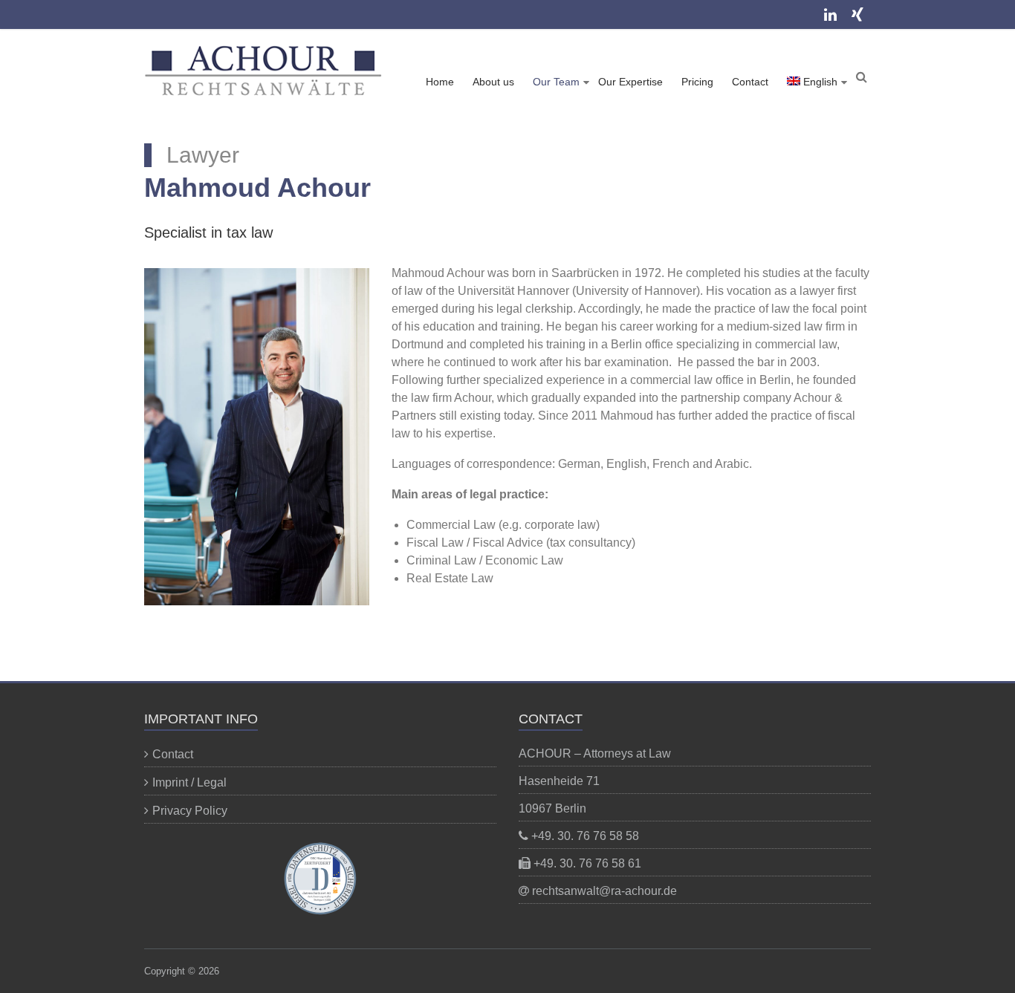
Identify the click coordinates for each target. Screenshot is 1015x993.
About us (493, 82)
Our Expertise (630, 82)
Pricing (697, 82)
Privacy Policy (189, 810)
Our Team (556, 82)
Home (440, 82)
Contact (750, 82)
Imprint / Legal (189, 782)
